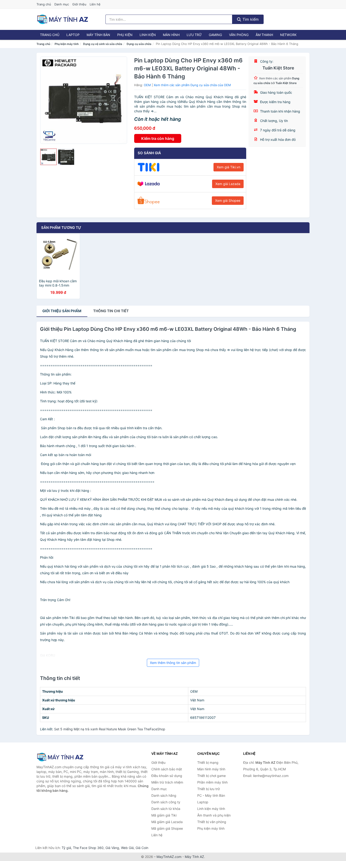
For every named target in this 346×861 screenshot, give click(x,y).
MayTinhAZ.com (169, 857)
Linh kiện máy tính (211, 809)
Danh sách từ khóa (165, 809)
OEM (147, 85)
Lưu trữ (194, 35)
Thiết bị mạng (207, 762)
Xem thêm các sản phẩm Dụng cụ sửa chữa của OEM (192, 85)
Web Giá (127, 848)
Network (288, 35)
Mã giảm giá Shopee (167, 828)
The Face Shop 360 (88, 848)
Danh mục (61, 4)
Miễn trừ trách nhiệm (167, 782)
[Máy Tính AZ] (60, 757)
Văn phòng (239, 35)
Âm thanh (264, 35)
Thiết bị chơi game (211, 776)
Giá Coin (142, 848)
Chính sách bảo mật (166, 769)
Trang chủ (43, 4)
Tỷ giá (66, 848)
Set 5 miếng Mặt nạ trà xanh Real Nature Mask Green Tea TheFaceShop (109, 729)
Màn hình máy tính (211, 769)
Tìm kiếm (250, 19)
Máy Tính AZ (194, 857)
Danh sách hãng (163, 795)
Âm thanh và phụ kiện (214, 815)
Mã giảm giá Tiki (164, 815)
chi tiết (111, 311)
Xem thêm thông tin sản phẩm (173, 663)
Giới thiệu (79, 4)
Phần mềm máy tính (212, 782)
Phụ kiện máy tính (67, 44)
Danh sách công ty (165, 802)
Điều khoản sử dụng (166, 776)
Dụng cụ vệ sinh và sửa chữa (102, 44)
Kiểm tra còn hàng (157, 138)
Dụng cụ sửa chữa (139, 44)
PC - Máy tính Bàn (211, 795)
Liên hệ (95, 4)
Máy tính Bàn (98, 35)
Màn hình (171, 35)
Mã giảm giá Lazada (167, 822)
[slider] (48, 157)
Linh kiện (148, 35)
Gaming (215, 35)
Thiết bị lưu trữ (208, 789)
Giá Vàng (112, 848)
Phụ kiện (125, 35)
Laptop (73, 35)
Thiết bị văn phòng (211, 822)
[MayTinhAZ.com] (62, 19)
